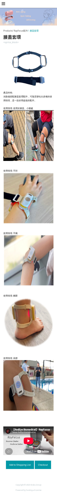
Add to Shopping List (20, 464)
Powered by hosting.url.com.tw (28, 490)
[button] (4, 4)
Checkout (43, 464)
